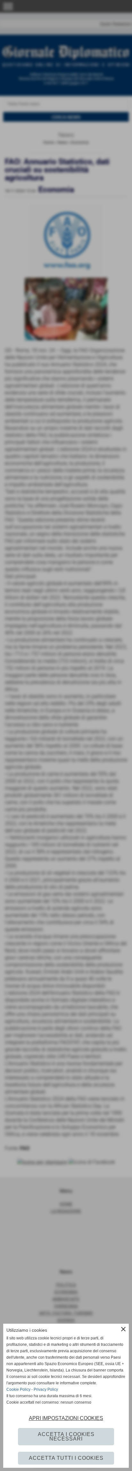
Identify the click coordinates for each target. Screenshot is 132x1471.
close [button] (123, 1329)
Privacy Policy (46, 1389)
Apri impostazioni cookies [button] (66, 1418)
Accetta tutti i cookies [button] (66, 1458)
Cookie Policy (18, 1389)
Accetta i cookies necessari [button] (66, 1436)
